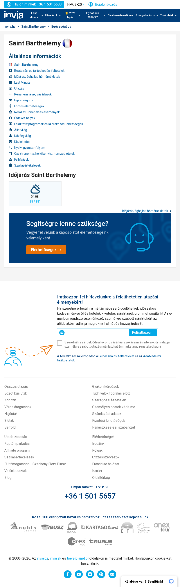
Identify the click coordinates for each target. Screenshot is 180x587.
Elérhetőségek (103, 437)
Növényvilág (22, 136)
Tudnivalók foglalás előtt (111, 393)
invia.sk (55, 558)
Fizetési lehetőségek (108, 420)
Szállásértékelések (120, 15)
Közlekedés (22, 142)
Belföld (10, 427)
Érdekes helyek (24, 118)
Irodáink (98, 444)
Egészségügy (23, 100)
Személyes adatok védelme (113, 407)
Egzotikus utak (15, 393)
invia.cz (42, 558)
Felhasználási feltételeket (116, 356)
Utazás (19, 88)
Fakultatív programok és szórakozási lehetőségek (48, 124)
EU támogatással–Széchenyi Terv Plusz (35, 464)
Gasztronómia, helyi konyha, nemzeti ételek (44, 153)
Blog (7, 478)
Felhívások (21, 159)
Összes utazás (16, 386)
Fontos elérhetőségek (29, 106)
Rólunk (97, 450)
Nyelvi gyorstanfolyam (29, 147)
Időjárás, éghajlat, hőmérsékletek (37, 76)
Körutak (10, 400)
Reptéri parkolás (17, 444)
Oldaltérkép (101, 478)
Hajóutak (11, 414)
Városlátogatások (17, 407)
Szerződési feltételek (109, 400)
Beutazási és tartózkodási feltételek (39, 70)
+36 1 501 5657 (90, 496)
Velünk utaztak (15, 471)
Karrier (97, 471)
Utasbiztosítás (15, 437)
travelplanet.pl (77, 558)
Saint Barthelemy (33, 26)
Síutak (9, 420)
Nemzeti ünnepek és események (37, 112)
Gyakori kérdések (105, 386)
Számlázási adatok (106, 414)
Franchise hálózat (105, 464)
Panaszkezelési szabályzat (113, 427)
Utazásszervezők (105, 457)
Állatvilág (20, 130)
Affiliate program (17, 450)
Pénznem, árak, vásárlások (33, 94)
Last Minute (22, 82)
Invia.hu (10, 26)
